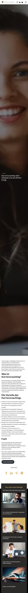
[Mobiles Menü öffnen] (26, 2)
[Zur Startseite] (7, 2)
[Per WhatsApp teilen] (22, 473)
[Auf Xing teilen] (16, 473)
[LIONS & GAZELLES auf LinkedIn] (19, 2)
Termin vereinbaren (8, 462)
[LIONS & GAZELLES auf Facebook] (17, 2)
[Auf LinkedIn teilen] (11, 473)
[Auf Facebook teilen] (6, 473)
